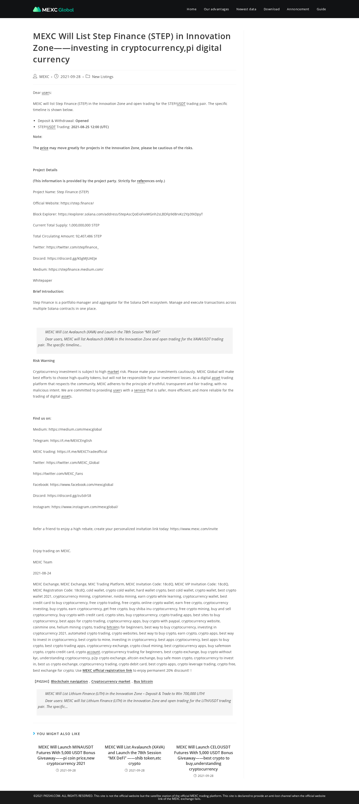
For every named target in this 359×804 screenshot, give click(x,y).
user (45, 92)
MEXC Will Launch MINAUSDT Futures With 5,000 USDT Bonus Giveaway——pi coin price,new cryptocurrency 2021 (65, 755)
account (93, 651)
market (113, 371)
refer (141, 181)
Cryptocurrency (104, 681)
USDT (181, 103)
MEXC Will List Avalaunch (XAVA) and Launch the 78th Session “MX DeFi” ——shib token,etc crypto (135, 755)
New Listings (102, 76)
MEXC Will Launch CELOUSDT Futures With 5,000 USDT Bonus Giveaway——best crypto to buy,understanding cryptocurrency (203, 758)
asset (216, 377)
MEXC (44, 76)
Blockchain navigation (69, 681)
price (44, 147)
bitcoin (112, 627)
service (140, 390)
